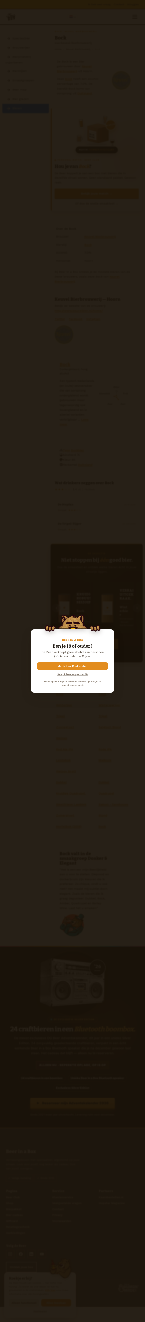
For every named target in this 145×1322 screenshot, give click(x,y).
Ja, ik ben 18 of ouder (72, 666)
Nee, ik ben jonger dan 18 (72, 674)
